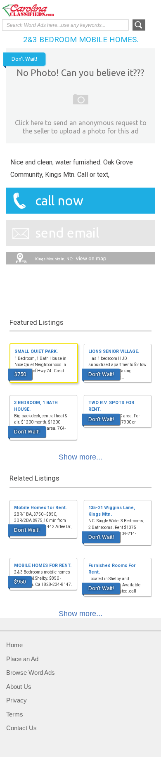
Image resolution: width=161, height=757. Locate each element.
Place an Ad (22, 658)
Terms (14, 714)
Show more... (80, 457)
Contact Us (21, 727)
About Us (18, 686)
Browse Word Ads (30, 672)
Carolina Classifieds (35, 10)
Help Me (114, 9)
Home (14, 644)
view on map (71, 258)
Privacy (16, 700)
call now (59, 200)
